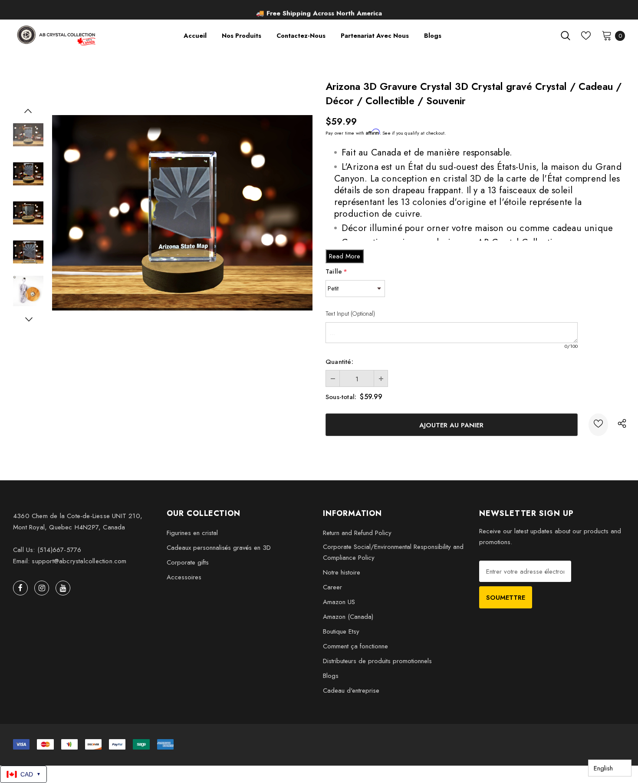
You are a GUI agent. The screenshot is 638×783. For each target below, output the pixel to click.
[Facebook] (20, 588)
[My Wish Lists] (586, 35)
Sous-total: (341, 397)
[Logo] (57, 35)
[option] (319, 11)
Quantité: (339, 362)
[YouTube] (63, 588)
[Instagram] (41, 588)
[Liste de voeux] (598, 424)
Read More (344, 256)
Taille (336, 271)
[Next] (28, 319)
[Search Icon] (565, 35)
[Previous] (28, 111)
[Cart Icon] (607, 35)
